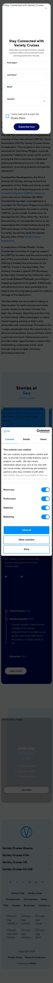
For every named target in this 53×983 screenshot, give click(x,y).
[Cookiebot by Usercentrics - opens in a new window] (37, 431)
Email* (10, 87)
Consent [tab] (9, 439)
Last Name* (12, 75)
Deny (26, 549)
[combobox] (26, 101)
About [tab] (43, 439)
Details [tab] (26, 439)
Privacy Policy (18, 117)
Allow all (26, 530)
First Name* (12, 63)
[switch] (45, 498)
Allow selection (27, 539)
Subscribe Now (26, 126)
